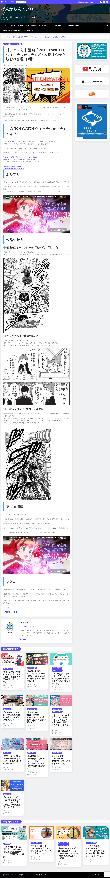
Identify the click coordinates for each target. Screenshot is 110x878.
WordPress (15, 875)
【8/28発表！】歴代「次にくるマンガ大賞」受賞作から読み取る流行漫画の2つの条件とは (61, 678)
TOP (4, 25)
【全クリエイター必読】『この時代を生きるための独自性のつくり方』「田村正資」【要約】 (13, 852)
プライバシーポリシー (102, 875)
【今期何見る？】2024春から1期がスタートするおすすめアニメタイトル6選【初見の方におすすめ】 (36, 762)
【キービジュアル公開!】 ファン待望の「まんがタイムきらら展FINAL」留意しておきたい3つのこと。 (60, 721)
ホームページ (6, 37)
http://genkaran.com (30, 626)
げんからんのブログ (17, 11)
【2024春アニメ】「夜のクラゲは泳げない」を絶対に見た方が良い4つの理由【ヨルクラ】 (12, 802)
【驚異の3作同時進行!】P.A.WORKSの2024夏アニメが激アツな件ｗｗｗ (12, 716)
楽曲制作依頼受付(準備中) (12, 30)
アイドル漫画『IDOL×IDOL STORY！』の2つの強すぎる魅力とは (61, 760)
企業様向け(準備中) (74, 25)
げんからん (9, 65)
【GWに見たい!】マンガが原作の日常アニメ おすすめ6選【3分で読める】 (12, 760)
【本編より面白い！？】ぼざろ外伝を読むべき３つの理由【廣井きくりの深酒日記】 (36, 676)
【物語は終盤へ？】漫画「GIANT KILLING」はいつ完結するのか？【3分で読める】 (36, 717)
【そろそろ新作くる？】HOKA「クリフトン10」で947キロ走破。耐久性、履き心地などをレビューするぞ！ (96, 851)
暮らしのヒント (44, 25)
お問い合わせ (29, 30)
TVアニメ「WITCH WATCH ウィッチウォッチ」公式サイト (21, 157)
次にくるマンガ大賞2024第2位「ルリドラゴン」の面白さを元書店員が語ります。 (12, 677)
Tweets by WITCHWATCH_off (12, 166)
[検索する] (108, 25)
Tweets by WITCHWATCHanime (13, 168)
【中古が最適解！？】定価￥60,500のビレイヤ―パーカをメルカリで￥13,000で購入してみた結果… (68, 853)
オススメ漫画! (31, 25)
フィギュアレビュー (16, 25)
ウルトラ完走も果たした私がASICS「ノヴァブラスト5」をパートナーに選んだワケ (41, 849)
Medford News (29, 875)
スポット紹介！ (58, 25)
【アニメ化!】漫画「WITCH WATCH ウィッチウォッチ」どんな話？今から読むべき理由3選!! (39, 37)
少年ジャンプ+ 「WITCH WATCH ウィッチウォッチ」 (20, 159)
